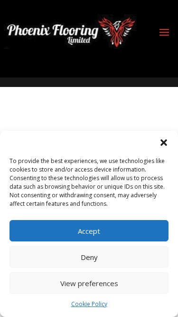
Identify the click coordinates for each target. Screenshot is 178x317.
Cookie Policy (89, 304)
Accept (89, 231)
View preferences (89, 283)
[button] (164, 142)
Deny (89, 257)
